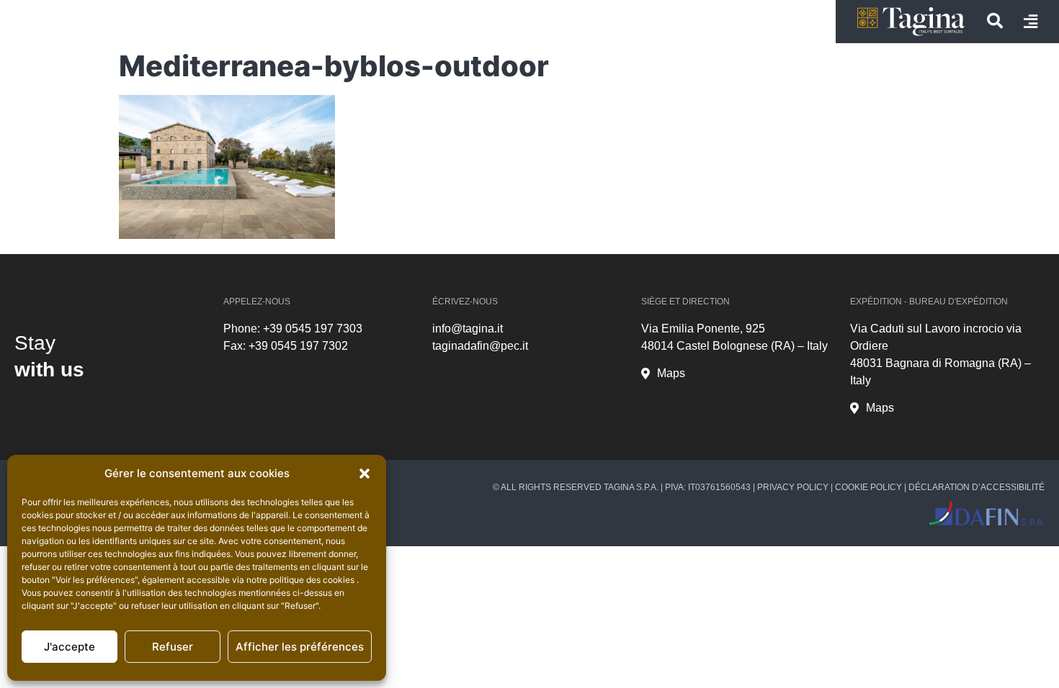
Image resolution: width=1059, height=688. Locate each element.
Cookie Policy (868, 487)
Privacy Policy (792, 487)
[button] (364, 473)
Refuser (172, 646)
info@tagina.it (467, 328)
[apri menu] (1030, 22)
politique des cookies (313, 579)
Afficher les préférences (300, 646)
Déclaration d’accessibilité (976, 487)
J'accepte (69, 646)
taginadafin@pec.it (480, 346)
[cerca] (995, 21)
